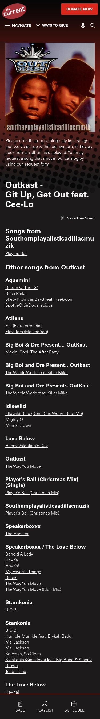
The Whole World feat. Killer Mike (36, 373)
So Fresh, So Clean (23, 654)
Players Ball (16, 254)
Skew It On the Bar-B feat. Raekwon (38, 300)
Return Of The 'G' (21, 288)
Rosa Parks (15, 294)
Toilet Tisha (15, 672)
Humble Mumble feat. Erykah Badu (38, 636)
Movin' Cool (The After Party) (32, 352)
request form (37, 164)
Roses (11, 578)
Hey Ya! (12, 566)
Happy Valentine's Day (26, 446)
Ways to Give (55, 25)
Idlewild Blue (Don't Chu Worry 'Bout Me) (44, 414)
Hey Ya (11, 560)
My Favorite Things (23, 572)
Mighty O (14, 420)
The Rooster (17, 534)
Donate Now (79, 9)
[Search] (92, 25)
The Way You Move (23, 467)
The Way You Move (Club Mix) (33, 590)
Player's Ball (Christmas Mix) (32, 493)
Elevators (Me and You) (26, 332)
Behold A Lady (19, 554)
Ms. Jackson (17, 642)
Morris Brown (18, 426)
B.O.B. (11, 610)
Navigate (21, 25)
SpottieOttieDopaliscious (29, 305)
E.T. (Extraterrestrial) (23, 326)
